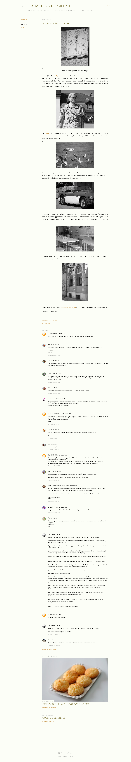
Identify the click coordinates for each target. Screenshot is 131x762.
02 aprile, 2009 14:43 (54, 645)
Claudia (50, 360)
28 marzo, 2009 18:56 (54, 393)
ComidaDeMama (54, 455)
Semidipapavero (53, 333)
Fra (49, 518)
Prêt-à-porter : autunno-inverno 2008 (65, 704)
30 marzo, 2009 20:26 (54, 609)
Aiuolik (50, 344)
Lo (49, 444)
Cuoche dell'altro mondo (56, 413)
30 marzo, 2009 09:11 (54, 501)
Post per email (53, 320)
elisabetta (51, 373)
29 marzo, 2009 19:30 (54, 449)
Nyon (58, 76)
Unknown (51, 614)
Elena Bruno (52, 534)
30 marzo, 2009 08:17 (54, 480)
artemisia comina (54, 507)
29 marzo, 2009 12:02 (54, 424)
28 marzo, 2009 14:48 (54, 382)
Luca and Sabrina (54, 399)
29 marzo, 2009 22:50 (54, 466)
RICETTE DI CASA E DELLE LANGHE (74, 10)
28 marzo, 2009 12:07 (54, 355)
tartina (50, 429)
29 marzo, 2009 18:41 (54, 438)
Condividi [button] (24, 20)
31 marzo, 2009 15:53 (54, 620)
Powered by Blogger (67, 753)
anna (49, 388)
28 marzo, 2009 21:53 (54, 408)
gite (22, 27)
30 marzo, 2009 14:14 (54, 529)
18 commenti (52, 721)
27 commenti (52, 707)
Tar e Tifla (51, 471)
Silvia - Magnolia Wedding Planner (59, 486)
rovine (47, 133)
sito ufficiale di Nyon (68, 308)
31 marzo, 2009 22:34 (54, 634)
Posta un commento (49, 649)
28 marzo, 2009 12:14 (54, 368)
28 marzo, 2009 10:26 (54, 339)
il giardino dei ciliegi (49, 5)
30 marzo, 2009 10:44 (54, 512)
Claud (50, 640)
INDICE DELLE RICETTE (52, 10)
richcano (71, 756)
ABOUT (40, 10)
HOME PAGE (32, 10)
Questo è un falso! (53, 717)
